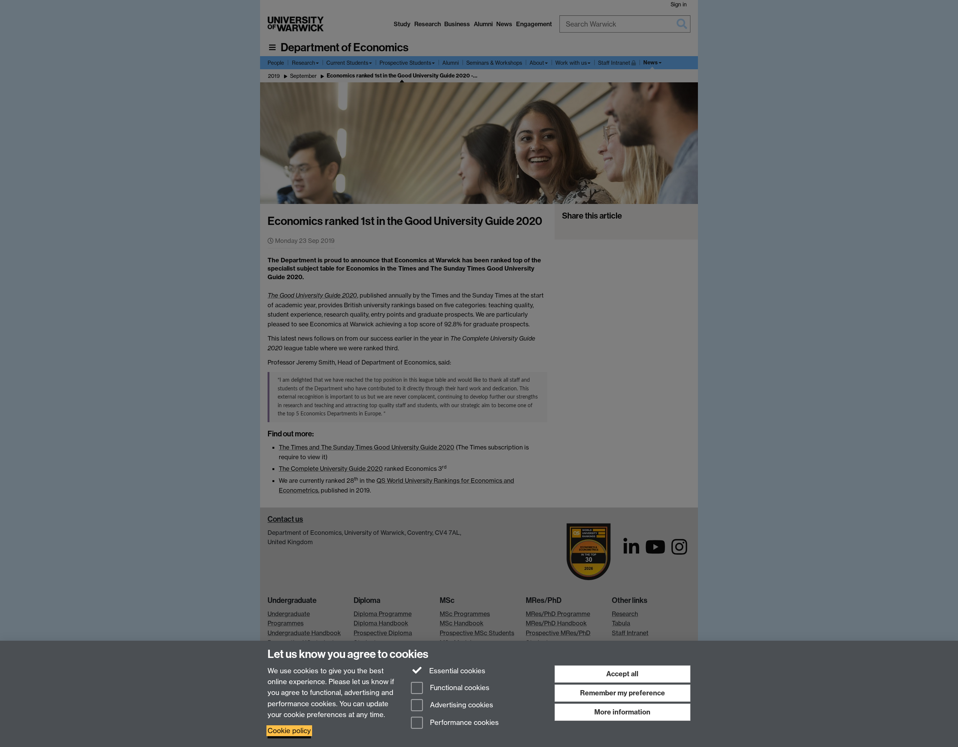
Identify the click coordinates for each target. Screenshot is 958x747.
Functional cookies (458, 687)
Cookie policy (289, 730)
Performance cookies (463, 723)
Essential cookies (456, 671)
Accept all (622, 674)
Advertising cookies (460, 705)
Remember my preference (622, 693)
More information (622, 712)
